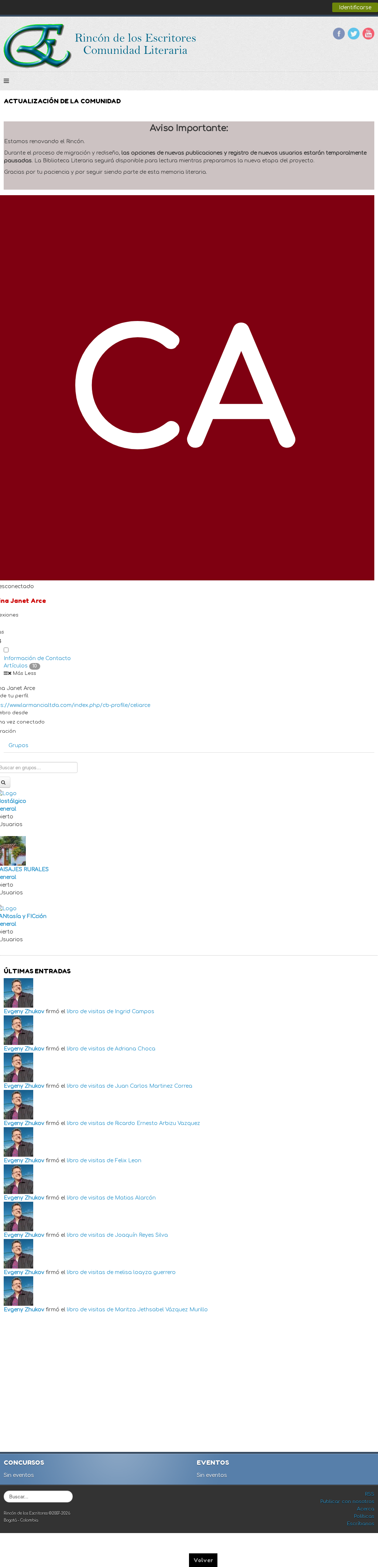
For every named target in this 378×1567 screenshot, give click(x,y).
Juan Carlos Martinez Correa (153, 1086)
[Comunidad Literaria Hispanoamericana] (100, 46)
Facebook (339, 33)
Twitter (354, 33)
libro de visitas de (90, 1011)
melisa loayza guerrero (145, 1272)
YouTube (368, 33)
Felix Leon (128, 1160)
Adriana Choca (135, 1049)
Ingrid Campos (134, 1011)
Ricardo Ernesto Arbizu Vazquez (157, 1123)
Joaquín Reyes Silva (141, 1235)
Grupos (18, 745)
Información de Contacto (37, 658)
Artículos (20, 666)
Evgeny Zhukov (24, 1011)
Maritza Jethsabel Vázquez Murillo (161, 1309)
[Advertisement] (190, 1383)
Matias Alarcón (135, 1198)
